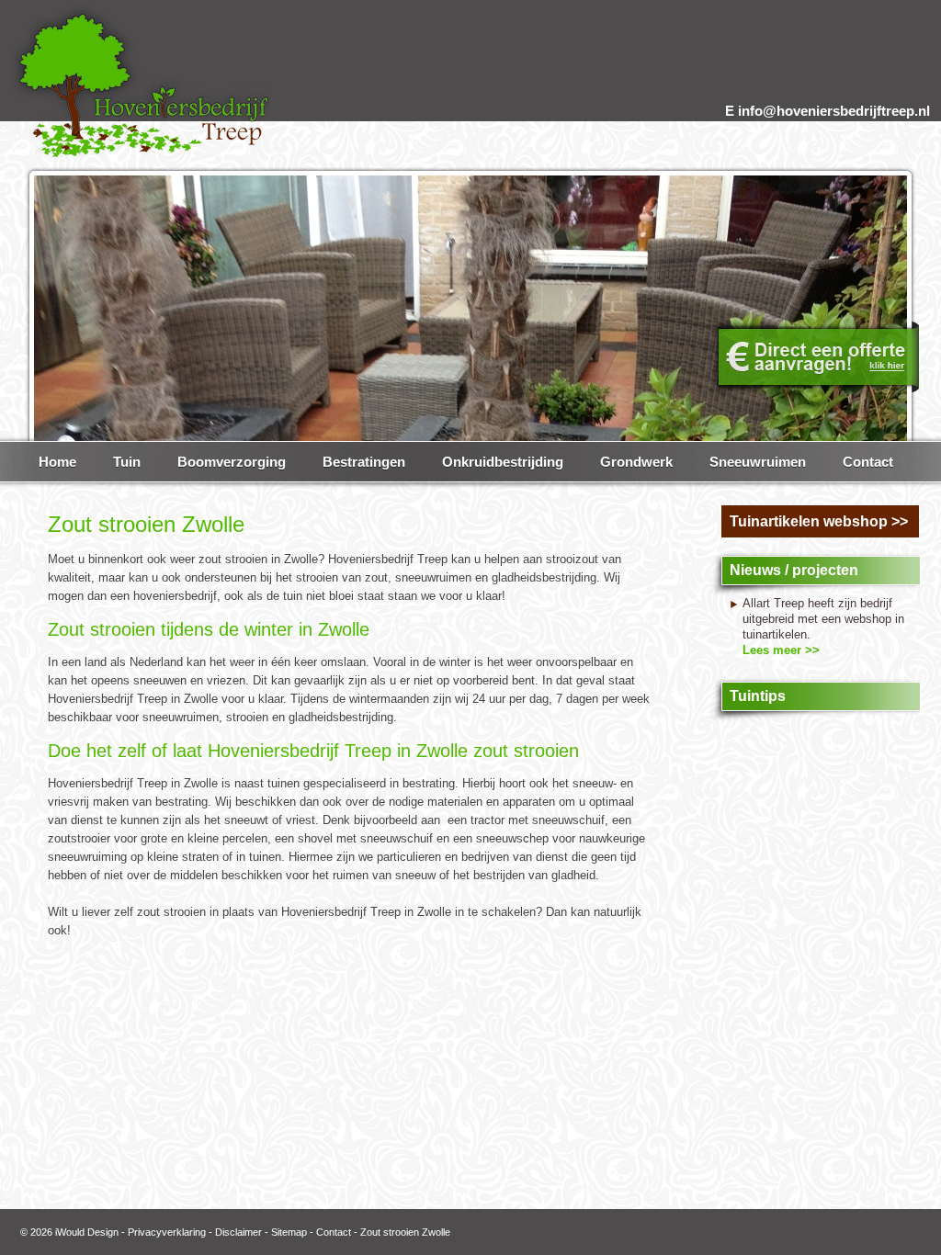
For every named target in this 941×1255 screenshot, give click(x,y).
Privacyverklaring (167, 1232)
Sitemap (289, 1232)
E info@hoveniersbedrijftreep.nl (827, 111)
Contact (333, 1232)
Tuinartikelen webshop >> (819, 521)
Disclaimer (238, 1232)
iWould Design (87, 1232)
